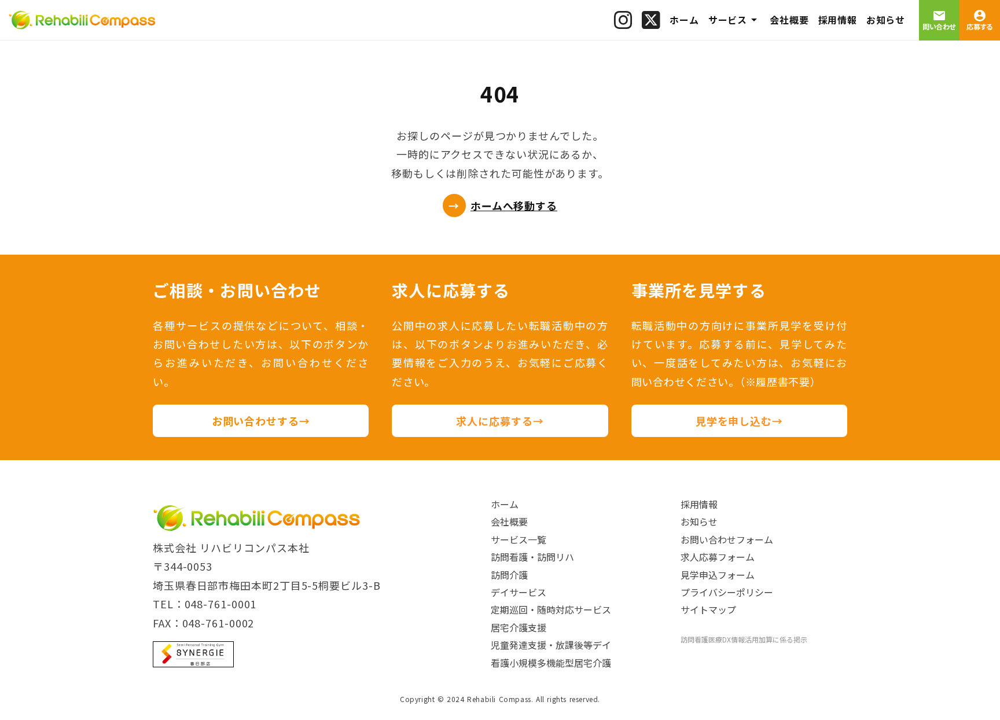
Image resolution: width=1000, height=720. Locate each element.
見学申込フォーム (718, 574)
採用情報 (699, 504)
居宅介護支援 (518, 627)
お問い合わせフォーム (727, 539)
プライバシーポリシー (727, 592)
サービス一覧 (518, 539)
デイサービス (518, 592)
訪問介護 (509, 574)
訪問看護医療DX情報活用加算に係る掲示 (744, 639)
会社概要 (509, 521)
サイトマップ (708, 609)
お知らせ (699, 521)
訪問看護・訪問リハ (532, 556)
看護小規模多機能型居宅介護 (551, 662)
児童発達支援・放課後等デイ (551, 644)
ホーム (505, 504)
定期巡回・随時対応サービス (551, 609)
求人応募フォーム (718, 556)
